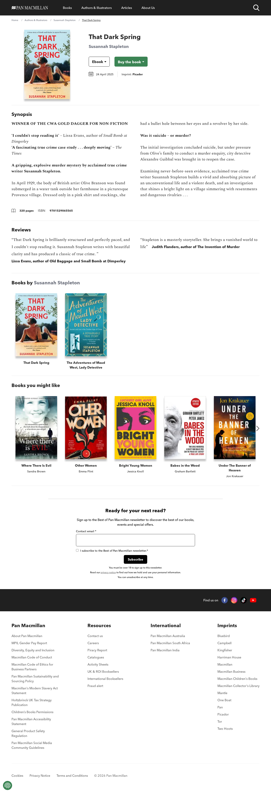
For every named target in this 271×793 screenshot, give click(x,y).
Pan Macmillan (28, 625)
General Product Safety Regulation (28, 733)
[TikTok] (243, 600)
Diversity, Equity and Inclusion (33, 650)
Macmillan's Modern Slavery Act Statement (35, 690)
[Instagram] (234, 600)
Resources (99, 625)
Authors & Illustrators (96, 8)
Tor (219, 721)
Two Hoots (225, 729)
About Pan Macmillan (27, 636)
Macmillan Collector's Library (238, 686)
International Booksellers (105, 679)
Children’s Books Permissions (32, 712)
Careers (93, 643)
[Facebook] (224, 600)
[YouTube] (253, 600)
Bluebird (223, 636)
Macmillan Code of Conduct (32, 657)
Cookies (17, 776)
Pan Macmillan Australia (168, 636)
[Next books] (257, 428)
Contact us (95, 636)
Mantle (222, 693)
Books (67, 8)
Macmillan (224, 664)
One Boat (224, 700)
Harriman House (229, 657)
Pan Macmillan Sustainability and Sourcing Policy (35, 678)
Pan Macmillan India (165, 650)
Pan (220, 707)
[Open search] (256, 8)
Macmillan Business (231, 672)
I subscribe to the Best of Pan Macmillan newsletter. (114, 550)
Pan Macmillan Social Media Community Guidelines (32, 745)
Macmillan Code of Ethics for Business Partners (32, 666)
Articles (126, 8)
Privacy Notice (40, 776)
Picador (223, 714)
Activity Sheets (97, 664)
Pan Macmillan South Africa (170, 643)
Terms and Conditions (72, 776)
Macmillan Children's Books (237, 679)
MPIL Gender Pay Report (29, 643)
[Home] (30, 7)
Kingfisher (224, 650)
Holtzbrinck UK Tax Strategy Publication (32, 702)
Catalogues (95, 657)
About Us (148, 8)
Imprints (227, 625)
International (166, 625)
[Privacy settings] (7, 785)
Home (15, 20)
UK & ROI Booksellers (103, 672)
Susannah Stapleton (65, 20)
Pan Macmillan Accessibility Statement (31, 721)
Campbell (224, 643)
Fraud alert (95, 686)
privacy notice (108, 572)
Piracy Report (97, 650)
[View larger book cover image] (47, 64)
